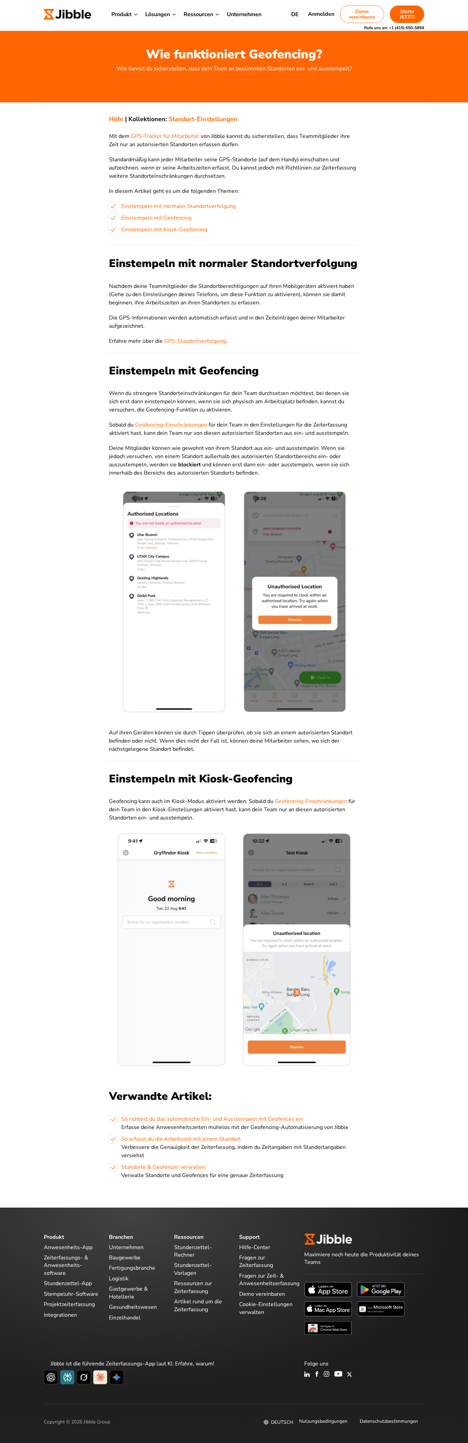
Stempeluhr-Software (71, 1294)
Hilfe (116, 119)
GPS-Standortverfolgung (195, 341)
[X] (349, 1374)
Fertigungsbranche (132, 1268)
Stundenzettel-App (68, 1283)
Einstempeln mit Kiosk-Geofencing (164, 229)
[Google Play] (381, 1289)
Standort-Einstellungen (203, 119)
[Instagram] (327, 1374)
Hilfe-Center (254, 1247)
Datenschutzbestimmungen (389, 1421)
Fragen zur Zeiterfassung (256, 1261)
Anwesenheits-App (68, 1247)
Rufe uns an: (394, 28)
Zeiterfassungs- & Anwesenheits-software (66, 1265)
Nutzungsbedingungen (323, 1421)
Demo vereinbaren (362, 14)
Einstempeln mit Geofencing (156, 218)
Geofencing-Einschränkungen (171, 425)
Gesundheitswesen (133, 1307)
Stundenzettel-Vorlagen (193, 1269)
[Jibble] (67, 14)
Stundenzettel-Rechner (193, 1251)
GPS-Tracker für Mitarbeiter (165, 136)
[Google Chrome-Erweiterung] (328, 1327)
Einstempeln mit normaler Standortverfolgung (178, 206)
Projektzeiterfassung (69, 1304)
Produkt (121, 14)
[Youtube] (338, 1374)
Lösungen (157, 14)
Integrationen (60, 1315)
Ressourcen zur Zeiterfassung (193, 1287)
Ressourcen (198, 14)
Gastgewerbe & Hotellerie (128, 1292)
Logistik (118, 1278)
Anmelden (321, 14)
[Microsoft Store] (381, 1308)
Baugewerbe (124, 1257)
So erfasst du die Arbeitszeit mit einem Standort (181, 1139)
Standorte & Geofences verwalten (163, 1167)
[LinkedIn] (307, 1374)
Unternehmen (244, 14)
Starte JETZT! (407, 14)
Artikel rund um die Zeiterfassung (198, 1305)
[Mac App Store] (328, 1308)
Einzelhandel (124, 1318)
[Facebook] (317, 1374)
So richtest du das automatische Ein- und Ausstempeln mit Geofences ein (212, 1119)
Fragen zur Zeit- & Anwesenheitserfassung (269, 1279)
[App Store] (328, 1289)
